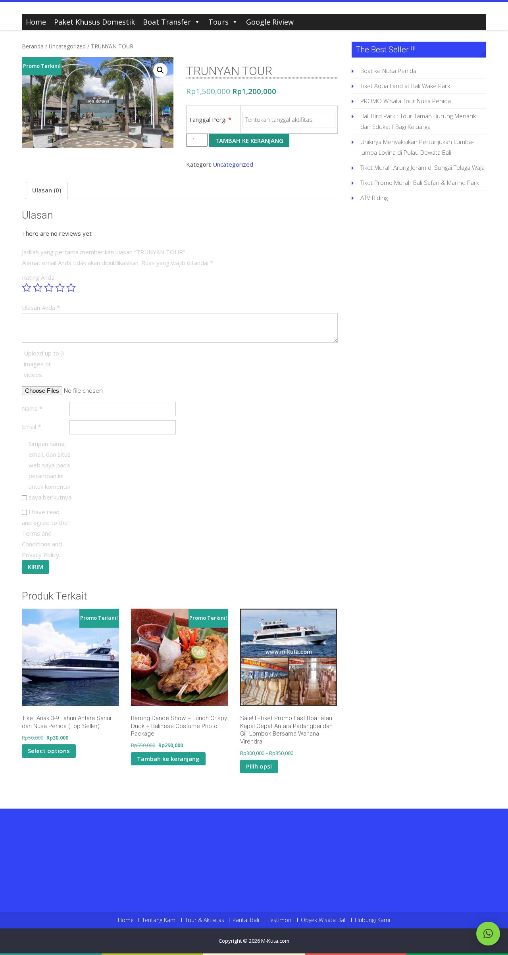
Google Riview (270, 22)
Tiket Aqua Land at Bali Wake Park (405, 86)
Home (36, 22)
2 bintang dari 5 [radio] (37, 287)
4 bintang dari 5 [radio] (60, 287)
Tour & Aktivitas (204, 920)
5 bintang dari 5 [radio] (71, 287)
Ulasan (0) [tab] (46, 190)
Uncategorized (67, 46)
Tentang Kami (159, 920)
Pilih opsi (259, 766)
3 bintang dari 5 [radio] (49, 287)
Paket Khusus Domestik (94, 22)
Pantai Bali (246, 920)
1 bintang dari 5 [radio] (26, 287)
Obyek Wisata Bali (323, 920)
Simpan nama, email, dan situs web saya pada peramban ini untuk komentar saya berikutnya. (51, 470)
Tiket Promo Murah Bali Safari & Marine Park (419, 182)
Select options (49, 751)
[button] (160, 70)
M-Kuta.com (275, 940)
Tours (218, 22)
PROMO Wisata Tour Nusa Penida (405, 101)
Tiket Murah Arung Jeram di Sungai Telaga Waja (422, 167)
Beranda (33, 46)
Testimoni (279, 920)
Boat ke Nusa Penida (388, 71)
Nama (32, 408)
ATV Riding (374, 198)
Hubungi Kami (372, 920)
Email (31, 426)
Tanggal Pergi (210, 119)
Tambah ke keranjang (249, 140)
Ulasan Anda (41, 307)
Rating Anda (38, 277)
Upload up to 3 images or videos (44, 364)
